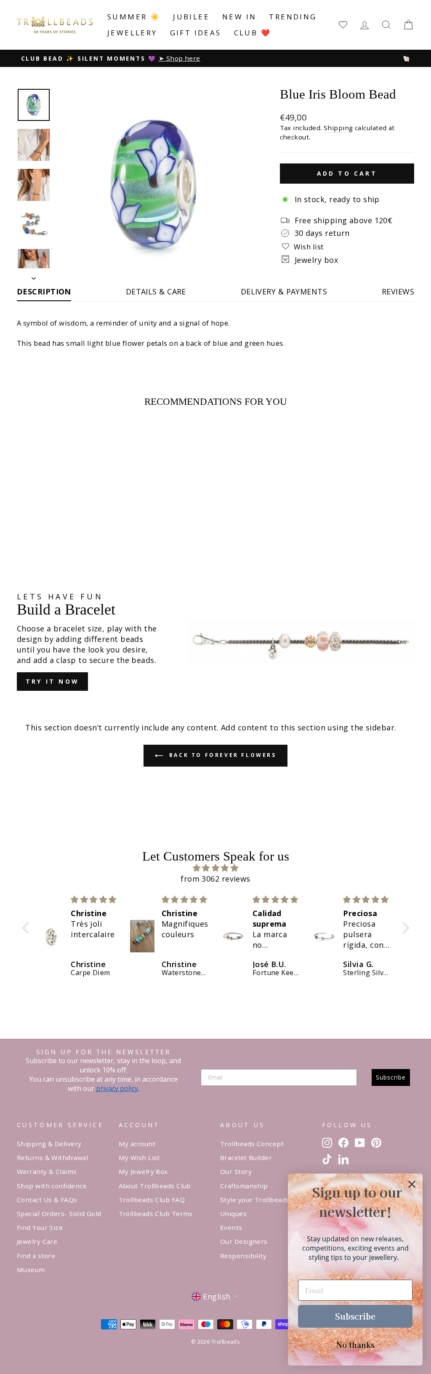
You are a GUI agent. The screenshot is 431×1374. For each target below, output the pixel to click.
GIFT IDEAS (195, 32)
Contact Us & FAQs (47, 1199)
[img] (215, 868)
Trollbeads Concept (252, 1143)
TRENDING (293, 16)
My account (137, 1143)
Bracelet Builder (246, 1157)
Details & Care (156, 291)
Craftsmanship (244, 1186)
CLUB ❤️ (252, 32)
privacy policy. (117, 1088)
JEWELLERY (132, 32)
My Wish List (139, 1157)
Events (231, 1227)
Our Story (236, 1171)
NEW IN (239, 16)
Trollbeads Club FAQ (152, 1199)
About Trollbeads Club (155, 1186)
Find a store (36, 1255)
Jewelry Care (37, 1241)
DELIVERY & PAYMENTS (284, 291)
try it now (52, 681)
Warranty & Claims (47, 1171)
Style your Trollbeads (254, 1199)
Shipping (338, 127)
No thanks (355, 1344)
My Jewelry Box (143, 1171)
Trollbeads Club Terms (156, 1213)
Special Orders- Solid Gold (59, 1213)
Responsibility (243, 1255)
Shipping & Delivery (49, 1143)
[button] (27, 928)
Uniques (233, 1213)
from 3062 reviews (215, 879)
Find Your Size (40, 1227)
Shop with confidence (52, 1186)
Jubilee (191, 16)
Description (44, 291)
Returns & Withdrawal (52, 1157)
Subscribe (391, 1077)
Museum (31, 1269)
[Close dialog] (411, 1184)
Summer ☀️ (133, 16)
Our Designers (244, 1241)
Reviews (398, 291)
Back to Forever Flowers (221, 755)
